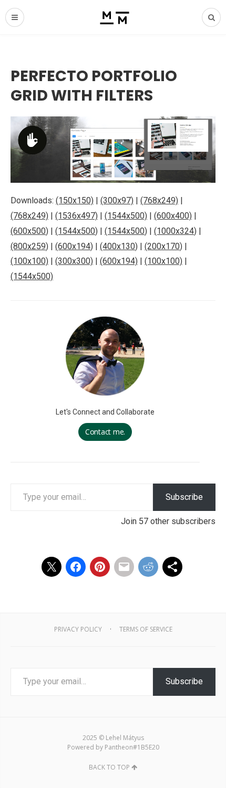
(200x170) (163, 246)
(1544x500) (126, 216)
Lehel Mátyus (125, 737)
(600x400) (173, 216)
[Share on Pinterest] (100, 567)
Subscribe (184, 497)
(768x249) (159, 200)
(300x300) (74, 261)
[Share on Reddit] (148, 567)
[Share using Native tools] (172, 567)
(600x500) (29, 231)
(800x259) (29, 246)
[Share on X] (51, 567)
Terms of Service (145, 629)
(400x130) (119, 246)
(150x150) (75, 200)
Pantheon (119, 747)
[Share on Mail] (124, 567)
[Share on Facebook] (76, 567)
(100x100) (29, 261)
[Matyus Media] (113, 17)
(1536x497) (76, 216)
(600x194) (74, 246)
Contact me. (105, 432)
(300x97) (116, 200)
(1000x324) (175, 231)
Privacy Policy (78, 629)
